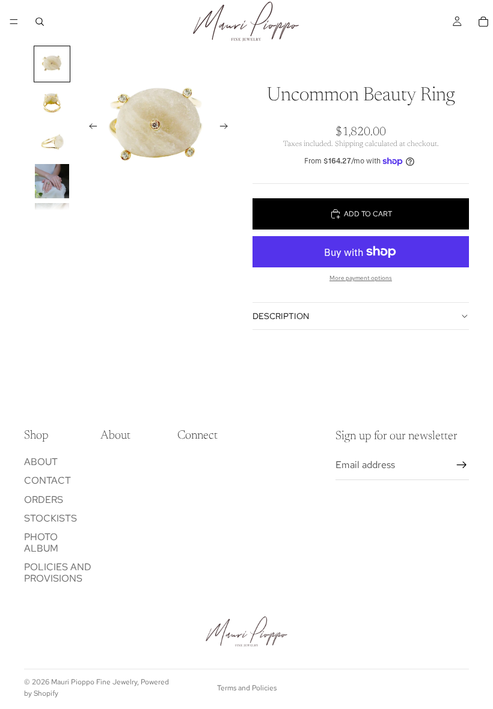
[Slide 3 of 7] (52, 142)
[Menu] (14, 21)
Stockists (50, 518)
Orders (43, 499)
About (41, 462)
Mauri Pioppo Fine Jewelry (94, 682)
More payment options (360, 278)
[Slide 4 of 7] (52, 181)
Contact (47, 481)
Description (281, 316)
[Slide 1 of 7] (52, 64)
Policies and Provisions (57, 573)
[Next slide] (227, 128)
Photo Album (41, 543)
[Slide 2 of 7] (52, 103)
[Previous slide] (89, 128)
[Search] (39, 21)
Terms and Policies (247, 688)
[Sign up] (461, 465)
